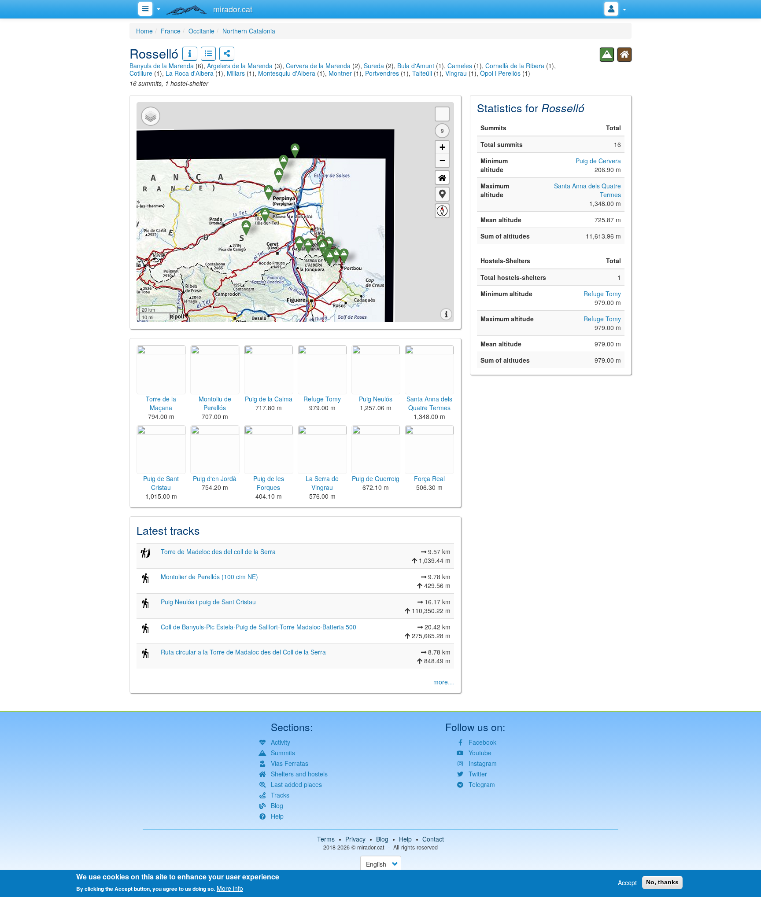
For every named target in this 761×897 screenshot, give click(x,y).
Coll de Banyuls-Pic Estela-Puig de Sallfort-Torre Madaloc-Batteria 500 (258, 626)
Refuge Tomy (602, 293)
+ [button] (442, 147)
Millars (236, 73)
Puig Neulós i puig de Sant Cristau (208, 601)
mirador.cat (370, 847)
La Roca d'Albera (190, 73)
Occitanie (201, 30)
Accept (627, 882)
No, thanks (662, 882)
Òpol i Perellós (500, 73)
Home (144, 30)
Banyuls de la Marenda (161, 65)
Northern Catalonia (248, 30)
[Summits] (607, 55)
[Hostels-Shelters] (624, 55)
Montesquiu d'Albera (286, 73)
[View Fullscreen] (442, 114)
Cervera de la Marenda (318, 65)
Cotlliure (140, 73)
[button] (442, 194)
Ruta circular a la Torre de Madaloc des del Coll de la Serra (243, 651)
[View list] (208, 54)
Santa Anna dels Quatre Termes (587, 190)
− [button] (442, 160)
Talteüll (422, 73)
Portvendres (382, 73)
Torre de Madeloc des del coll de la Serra (218, 551)
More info (230, 888)
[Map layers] (150, 116)
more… (443, 681)
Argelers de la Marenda (240, 65)
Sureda (374, 65)
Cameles (459, 65)
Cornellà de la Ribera (514, 65)
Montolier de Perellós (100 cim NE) (209, 576)
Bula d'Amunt (415, 65)
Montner (340, 73)
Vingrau (456, 73)
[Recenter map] (442, 177)
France (171, 30)
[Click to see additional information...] (189, 54)
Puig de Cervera (598, 160)
